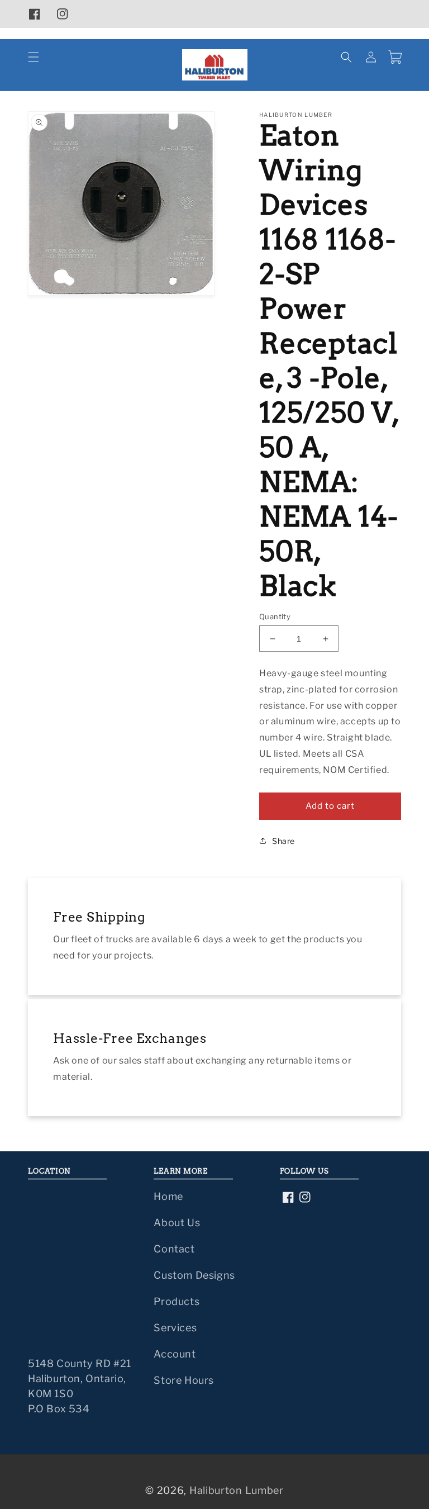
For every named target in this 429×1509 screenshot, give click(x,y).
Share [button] (283, 841)
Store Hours (184, 1380)
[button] (33, 57)
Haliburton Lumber (236, 1490)
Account (175, 1354)
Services (175, 1328)
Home (168, 1196)
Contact (174, 1249)
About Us (177, 1222)
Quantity (274, 616)
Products (176, 1301)
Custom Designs (194, 1275)
